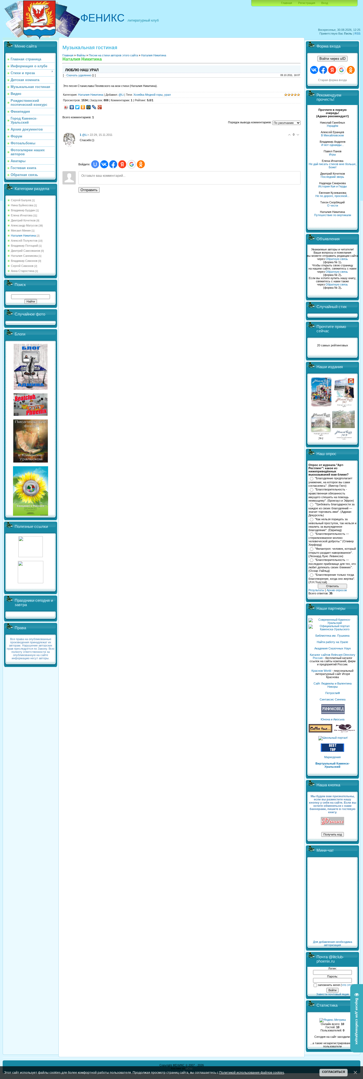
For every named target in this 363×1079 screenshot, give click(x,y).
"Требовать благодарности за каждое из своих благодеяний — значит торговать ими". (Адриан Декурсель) (331, 510)
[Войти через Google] (131, 164)
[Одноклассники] (83, 107)
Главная (286, 3)
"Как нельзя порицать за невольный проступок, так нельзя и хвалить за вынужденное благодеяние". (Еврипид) (332, 525)
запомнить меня (329, 984)
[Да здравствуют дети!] (344, 731)
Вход (324, 3)
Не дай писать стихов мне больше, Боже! (332, 165)
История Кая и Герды (332, 186)
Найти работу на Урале (332, 642)
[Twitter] (77, 107)
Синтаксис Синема (332, 699)
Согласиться (333, 1071)
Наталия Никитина (23, 235)
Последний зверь (332, 176)
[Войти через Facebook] (113, 164)
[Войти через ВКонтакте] (104, 164)
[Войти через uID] (95, 164)
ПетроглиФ (332, 693)
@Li (121, 94)
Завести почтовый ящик (332, 994)
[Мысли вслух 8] (320, 438)
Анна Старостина (22, 270)
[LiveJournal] (94, 107)
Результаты (316, 590)
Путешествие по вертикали (332, 215)
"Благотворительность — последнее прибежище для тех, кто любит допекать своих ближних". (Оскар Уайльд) (332, 565)
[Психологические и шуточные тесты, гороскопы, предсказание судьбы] (30, 556)
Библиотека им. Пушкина (332, 635)
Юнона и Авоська (332, 719)
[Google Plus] (100, 107)
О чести (332, 205)
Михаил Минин (21, 230)
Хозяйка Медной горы (148, 94)
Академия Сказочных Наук (332, 648)
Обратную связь (337, 259)
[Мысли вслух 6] (321, 406)
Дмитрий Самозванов (25, 250)
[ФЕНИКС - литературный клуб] (332, 821)
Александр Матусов (24, 225)
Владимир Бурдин (23, 210)
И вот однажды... (332, 144)
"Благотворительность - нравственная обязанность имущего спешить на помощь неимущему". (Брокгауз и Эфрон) (331, 495)
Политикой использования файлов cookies (251, 1072)
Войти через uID (332, 59)
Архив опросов (337, 590)
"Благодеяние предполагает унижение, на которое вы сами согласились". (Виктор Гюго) (330, 482)
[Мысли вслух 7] (344, 406)
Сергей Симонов (22, 265)
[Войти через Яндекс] (122, 164)
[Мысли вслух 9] (343, 438)
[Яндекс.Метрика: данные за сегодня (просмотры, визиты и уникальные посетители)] (332, 1020)
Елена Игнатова (21, 215)
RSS (357, 33)
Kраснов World (321, 670)
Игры (332, 154)
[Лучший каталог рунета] (332, 750)
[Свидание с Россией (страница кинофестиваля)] (30, 514)
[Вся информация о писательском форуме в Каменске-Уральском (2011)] (30, 461)
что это (347, 984)
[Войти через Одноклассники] (141, 164)
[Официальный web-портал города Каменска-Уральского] (332, 629)
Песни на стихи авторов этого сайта (113, 55)
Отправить (89, 190)
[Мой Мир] (88, 107)
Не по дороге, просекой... (332, 196)
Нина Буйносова (22, 205)
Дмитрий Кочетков (23, 220)
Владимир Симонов (24, 260)
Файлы (81, 55)
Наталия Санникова (24, 255)
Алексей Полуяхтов (24, 240)
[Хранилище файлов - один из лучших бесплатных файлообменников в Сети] (30, 582)
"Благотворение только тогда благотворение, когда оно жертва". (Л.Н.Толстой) (332, 578)
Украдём (332, 125)
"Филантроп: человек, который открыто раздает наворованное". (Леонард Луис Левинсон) (332, 552)
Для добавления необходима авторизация (332, 943)
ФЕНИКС (102, 18)
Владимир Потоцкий (24, 245)
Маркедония (332, 757)
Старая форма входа (332, 80)
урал (167, 94)
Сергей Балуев (21, 200)
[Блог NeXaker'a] (31, 388)
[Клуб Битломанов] (31, 414)
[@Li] (69, 139)
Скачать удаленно (78, 75)
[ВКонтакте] (72, 107)
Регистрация (306, 3)
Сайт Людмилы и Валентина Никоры (333, 685)
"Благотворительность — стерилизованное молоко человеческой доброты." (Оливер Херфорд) (331, 539)
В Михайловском (332, 135)
